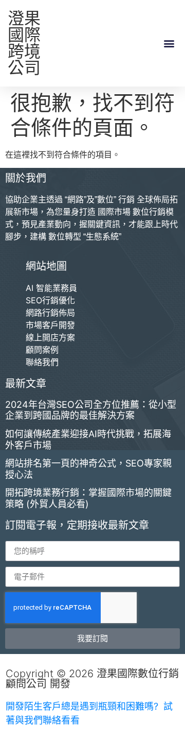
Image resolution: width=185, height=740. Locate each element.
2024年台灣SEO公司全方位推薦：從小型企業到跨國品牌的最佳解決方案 (90, 410)
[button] (168, 43)
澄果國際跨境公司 (24, 43)
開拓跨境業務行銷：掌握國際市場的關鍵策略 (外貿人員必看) (88, 498)
